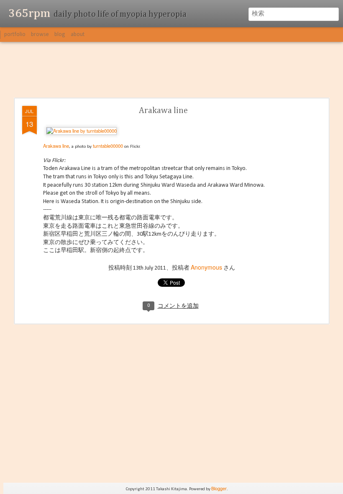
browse (40, 34)
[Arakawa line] (81, 130)
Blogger (219, 488)
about (77, 34)
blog (59, 34)
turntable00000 (108, 145)
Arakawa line (163, 110)
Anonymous (206, 267)
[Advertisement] (171, 70)
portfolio (15, 34)
